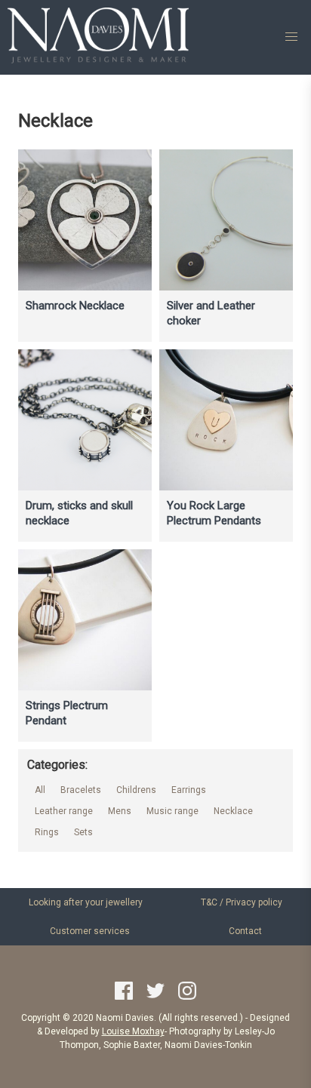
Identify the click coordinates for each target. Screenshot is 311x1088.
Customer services (90, 931)
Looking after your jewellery (86, 902)
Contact (245, 931)
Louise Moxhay (133, 1031)
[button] (291, 37)
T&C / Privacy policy (241, 902)
